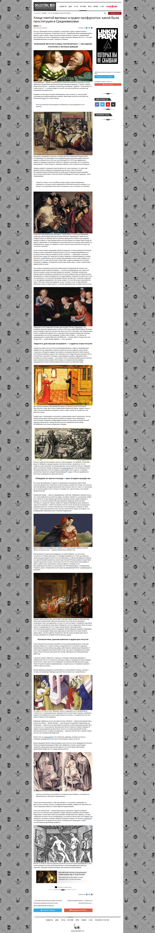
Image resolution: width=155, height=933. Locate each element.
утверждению (66, 468)
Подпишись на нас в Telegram (104, 76)
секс (40, 26)
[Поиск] (105, 13)
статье (80, 350)
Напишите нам (115, 13)
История (83, 6)
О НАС (102, 6)
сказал (44, 98)
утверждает (78, 327)
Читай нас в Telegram (49, 910)
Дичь (70, 6)
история (36, 26)
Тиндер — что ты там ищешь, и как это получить (56, 13)
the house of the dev (111, 6)
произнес (37, 422)
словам (55, 749)
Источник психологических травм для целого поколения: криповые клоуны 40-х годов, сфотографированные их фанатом (48, 903)
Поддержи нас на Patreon (79, 910)
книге (66, 172)
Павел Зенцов (37, 28)
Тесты (76, 6)
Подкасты (63, 6)
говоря (46, 244)
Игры (89, 6)
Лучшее (95, 6)
